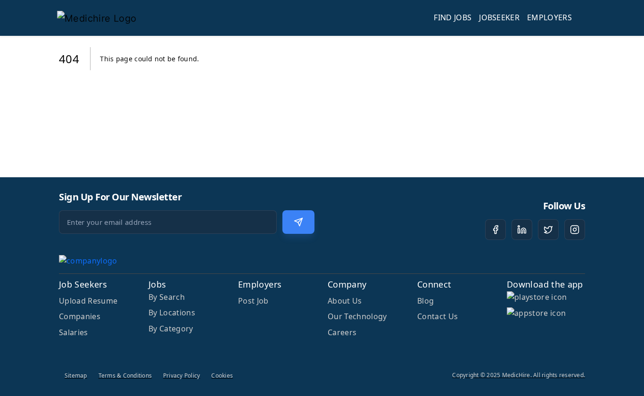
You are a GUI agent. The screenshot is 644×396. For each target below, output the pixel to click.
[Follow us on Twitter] (548, 229)
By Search (167, 297)
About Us (345, 301)
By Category (171, 328)
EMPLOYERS (549, 17)
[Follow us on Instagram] (574, 229)
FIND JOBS (452, 17)
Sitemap (76, 375)
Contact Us (437, 316)
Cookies (222, 375)
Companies (79, 316)
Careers (342, 332)
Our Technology (357, 316)
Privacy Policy (181, 375)
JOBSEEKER (499, 17)
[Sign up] (298, 222)
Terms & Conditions (125, 375)
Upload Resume (88, 301)
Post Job (253, 301)
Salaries (73, 332)
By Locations (172, 312)
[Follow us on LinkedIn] (522, 229)
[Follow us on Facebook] (495, 229)
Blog (425, 301)
